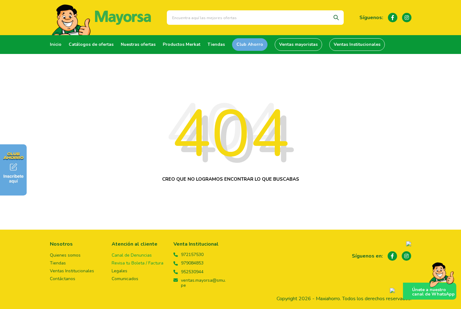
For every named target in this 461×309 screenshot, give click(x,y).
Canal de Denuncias (132, 255)
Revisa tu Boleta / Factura (137, 263)
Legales (119, 271)
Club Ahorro (249, 44)
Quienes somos (65, 255)
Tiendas (216, 44)
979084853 (192, 263)
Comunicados (125, 279)
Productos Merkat (181, 44)
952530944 (192, 271)
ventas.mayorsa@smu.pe (203, 283)
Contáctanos (62, 279)
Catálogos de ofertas (91, 44)
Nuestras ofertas (138, 44)
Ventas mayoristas (298, 44)
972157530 (192, 254)
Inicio (55, 44)
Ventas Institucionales (357, 44)
